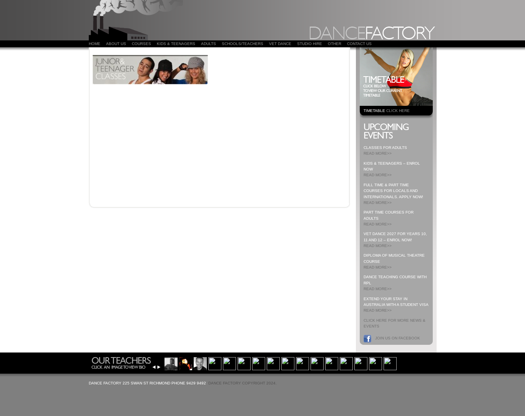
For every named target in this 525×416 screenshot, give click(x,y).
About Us (116, 44)
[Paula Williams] (244, 362)
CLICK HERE (398, 111)
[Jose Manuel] (346, 362)
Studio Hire (309, 44)
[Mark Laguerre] (200, 362)
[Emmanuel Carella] (229, 362)
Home (94, 44)
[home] (136, 39)
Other (334, 44)
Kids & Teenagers (176, 44)
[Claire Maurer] (331, 362)
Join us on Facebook (397, 338)
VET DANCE (280, 44)
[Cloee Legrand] (214, 362)
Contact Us (359, 44)
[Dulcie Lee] (171, 362)
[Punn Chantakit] (317, 362)
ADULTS (208, 44)
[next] (158, 367)
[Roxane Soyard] (258, 362)
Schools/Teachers (242, 44)
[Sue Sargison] (375, 362)
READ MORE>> (378, 153)
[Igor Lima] (302, 362)
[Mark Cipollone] (360, 362)
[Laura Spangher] (273, 362)
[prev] (154, 367)
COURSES (141, 44)
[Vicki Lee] (185, 362)
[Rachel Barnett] (287, 362)
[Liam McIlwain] (390, 362)
